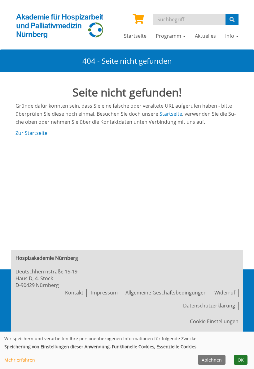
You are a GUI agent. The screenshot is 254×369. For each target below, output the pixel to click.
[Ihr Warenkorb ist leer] (138, 20)
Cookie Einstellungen (214, 321)
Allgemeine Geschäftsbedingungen (166, 292)
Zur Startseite (31, 133)
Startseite (171, 113)
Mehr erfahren (19, 360)
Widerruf (224, 292)
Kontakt (74, 292)
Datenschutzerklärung (209, 305)
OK (241, 360)
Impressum (104, 292)
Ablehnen (212, 360)
